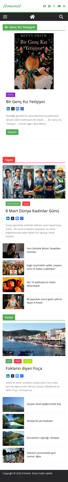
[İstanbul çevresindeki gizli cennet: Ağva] (13, 455)
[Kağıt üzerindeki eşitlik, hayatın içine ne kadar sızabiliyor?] (13, 267)
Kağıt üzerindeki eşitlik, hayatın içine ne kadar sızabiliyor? (44, 267)
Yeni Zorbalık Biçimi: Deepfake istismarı (44, 250)
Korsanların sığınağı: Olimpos (43, 437)
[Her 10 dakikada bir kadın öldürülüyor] (13, 284)
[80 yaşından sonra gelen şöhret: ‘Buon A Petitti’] (13, 301)
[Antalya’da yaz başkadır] (13, 421)
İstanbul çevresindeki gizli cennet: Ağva (41, 454)
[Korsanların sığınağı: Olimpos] (13, 438)
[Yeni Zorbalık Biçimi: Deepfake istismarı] (13, 250)
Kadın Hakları (13, 203)
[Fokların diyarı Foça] (34, 339)
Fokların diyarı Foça (24, 368)
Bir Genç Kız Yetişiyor (25, 101)
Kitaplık (10, 95)
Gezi (9, 361)
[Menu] (5, 16)
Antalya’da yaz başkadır (40, 420)
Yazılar (28, 361)
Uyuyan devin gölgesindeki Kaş (44, 403)
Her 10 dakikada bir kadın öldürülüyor (41, 284)
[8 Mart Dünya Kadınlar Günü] (34, 182)
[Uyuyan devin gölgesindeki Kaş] (13, 404)
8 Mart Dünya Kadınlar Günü (32, 210)
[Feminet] (32, 16)
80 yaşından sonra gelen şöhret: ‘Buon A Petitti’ (44, 301)
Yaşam (26, 203)
